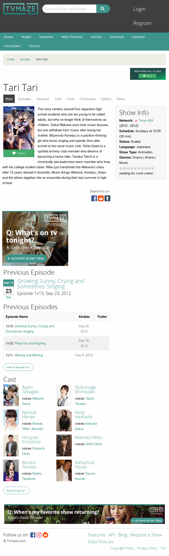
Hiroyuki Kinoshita (31, 439)
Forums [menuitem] (34, 46)
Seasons (43, 98)
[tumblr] (107, 199)
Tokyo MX (146, 120)
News (121, 98)
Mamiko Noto (88, 437)
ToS (163, 548)
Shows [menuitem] (8, 37)
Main (9, 98)
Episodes (24, 98)
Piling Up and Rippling (30, 343)
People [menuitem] (26, 37)
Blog (122, 535)
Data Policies (101, 542)
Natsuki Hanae (29, 414)
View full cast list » (16, 490)
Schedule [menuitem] (117, 37)
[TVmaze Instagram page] (39, 535)
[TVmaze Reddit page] (45, 535)
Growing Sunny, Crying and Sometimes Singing (50, 284)
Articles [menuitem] (96, 37)
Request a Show (146, 535)
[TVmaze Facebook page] (32, 535)
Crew (70, 98)
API (111, 535)
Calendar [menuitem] (138, 37)
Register (142, 23)
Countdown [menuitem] (12, 46)
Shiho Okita (93, 443)
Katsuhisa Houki (84, 465)
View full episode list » (18, 367)
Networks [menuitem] (46, 37)
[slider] (136, 168)
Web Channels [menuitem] (72, 37)
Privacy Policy (147, 548)
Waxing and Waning (29, 355)
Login (139, 9)
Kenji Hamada (83, 414)
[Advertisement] (35, 238)
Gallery (106, 98)
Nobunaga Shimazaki (85, 389)
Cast (58, 98)
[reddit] (101, 199)
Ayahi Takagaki (30, 389)
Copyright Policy (122, 548)
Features (96, 535)
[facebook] (94, 199)
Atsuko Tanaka (29, 465)
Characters (88, 98)
